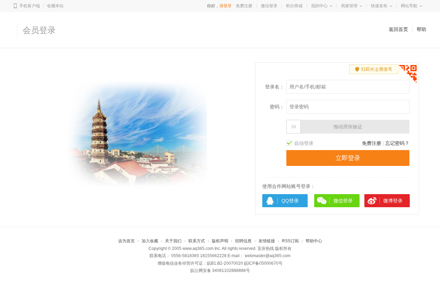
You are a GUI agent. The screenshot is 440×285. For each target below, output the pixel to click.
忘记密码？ (397, 143)
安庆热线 (265, 248)
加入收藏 (150, 241)
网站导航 (409, 5)
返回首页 (398, 29)
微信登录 (269, 5)
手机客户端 (29, 5)
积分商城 (294, 5)
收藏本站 (55, 5)
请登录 (225, 5)
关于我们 (173, 241)
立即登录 (348, 158)
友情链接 (266, 241)
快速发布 (379, 5)
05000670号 (271, 263)
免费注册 (244, 5)
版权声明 (220, 241)
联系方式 (196, 241)
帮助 (421, 29)
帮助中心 (314, 241)
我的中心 (319, 5)
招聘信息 (243, 241)
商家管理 (349, 5)
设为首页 (126, 241)
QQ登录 (290, 200)
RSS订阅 (290, 241)
